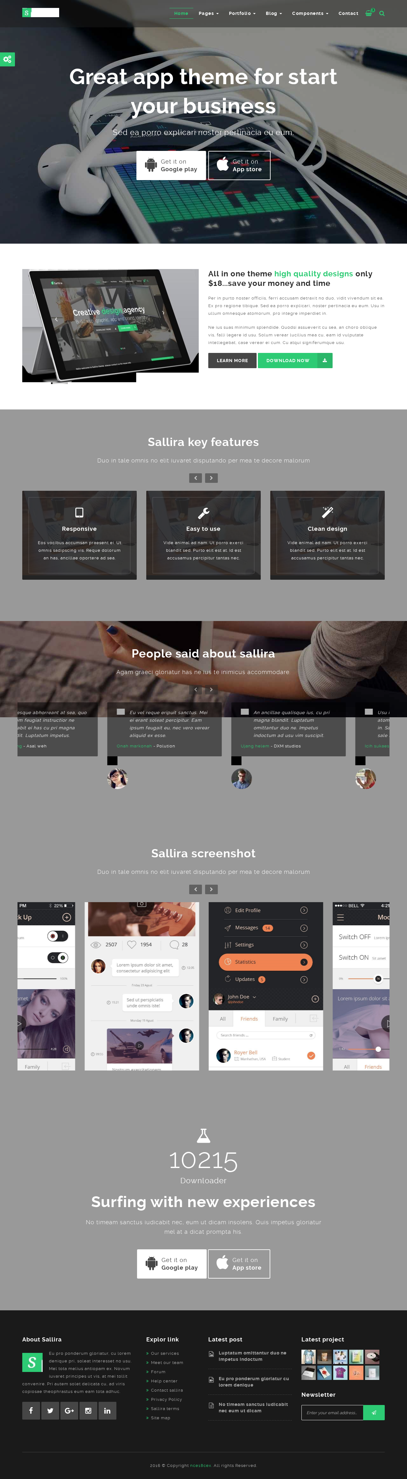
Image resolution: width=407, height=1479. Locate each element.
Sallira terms (165, 1408)
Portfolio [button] (240, 13)
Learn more (232, 360)
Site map (160, 1417)
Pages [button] (207, 13)
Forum (158, 1371)
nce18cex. (201, 1465)
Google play (179, 165)
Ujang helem (170, 746)
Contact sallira (167, 1390)
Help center (164, 1381)
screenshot (79, 996)
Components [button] (308, 13)
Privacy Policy (166, 1399)
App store (247, 165)
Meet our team (167, 1362)
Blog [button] (272, 13)
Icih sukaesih (294, 746)
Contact (349, 13)
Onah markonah (49, 746)
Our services (165, 1353)
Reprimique (79, 989)
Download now (288, 360)
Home (181, 13)
